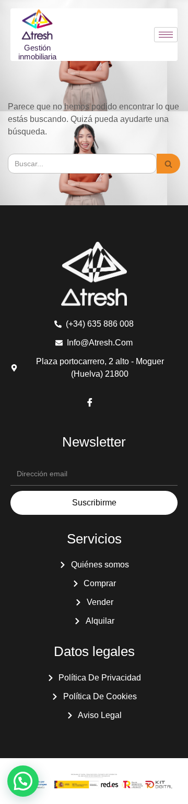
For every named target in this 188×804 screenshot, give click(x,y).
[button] (23, 781)
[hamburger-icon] (166, 34)
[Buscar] (168, 164)
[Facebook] (90, 403)
